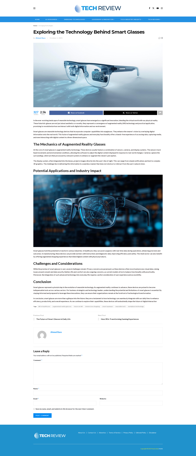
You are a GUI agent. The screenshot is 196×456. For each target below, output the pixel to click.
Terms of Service (115, 433)
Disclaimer (152, 433)
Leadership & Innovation (102, 19)
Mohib (161, 449)
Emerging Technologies (74, 19)
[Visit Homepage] (98, 8)
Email (36, 399)
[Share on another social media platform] (160, 113)
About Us (81, 433)
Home (37, 19)
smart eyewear (107, 306)
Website (103, 399)
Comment (37, 360)
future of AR (78, 306)
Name (36, 389)
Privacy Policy (128, 433)
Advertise (102, 433)
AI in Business (51, 19)
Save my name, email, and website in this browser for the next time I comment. (65, 409)
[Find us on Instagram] (162, 8)
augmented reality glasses (62, 306)
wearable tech (121, 306)
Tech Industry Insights (130, 19)
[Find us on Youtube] (158, 8)
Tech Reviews (154, 19)
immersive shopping (92, 306)
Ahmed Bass (41, 38)
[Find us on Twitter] (153, 8)
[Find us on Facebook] (149, 8)
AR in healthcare (44, 306)
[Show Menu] (34, 8)
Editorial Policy (141, 433)
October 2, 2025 (56, 38)
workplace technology (136, 306)
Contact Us (92, 433)
